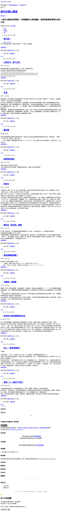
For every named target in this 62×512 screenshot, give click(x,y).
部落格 (5, 30)
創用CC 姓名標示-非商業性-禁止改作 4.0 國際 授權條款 (33, 427)
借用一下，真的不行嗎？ (14, 382)
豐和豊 (6, 130)
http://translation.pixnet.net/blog (15, 429)
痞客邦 (9, 50)
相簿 (5, 29)
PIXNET (19, 491)
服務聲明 (45, 491)
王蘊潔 (12, 427)
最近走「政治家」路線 (13, 225)
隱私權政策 (39, 491)
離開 (9, 509)
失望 (5, 93)
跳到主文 (3, 15)
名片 (5, 32)
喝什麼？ (7, 39)
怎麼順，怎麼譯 (10, 282)
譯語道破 (12, 53)
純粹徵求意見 (9, 159)
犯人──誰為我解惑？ (12, 348)
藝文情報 (13, 26)
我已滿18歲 (3, 509)
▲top (2, 56)
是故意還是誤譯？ (11, 255)
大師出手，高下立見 (12, 62)
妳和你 (6, 184)
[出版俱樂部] (39, 445)
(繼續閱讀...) (4, 47)
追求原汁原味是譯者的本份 (14, 316)
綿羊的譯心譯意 (9, 11)
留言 (12, 50)
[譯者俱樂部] (37, 436)
